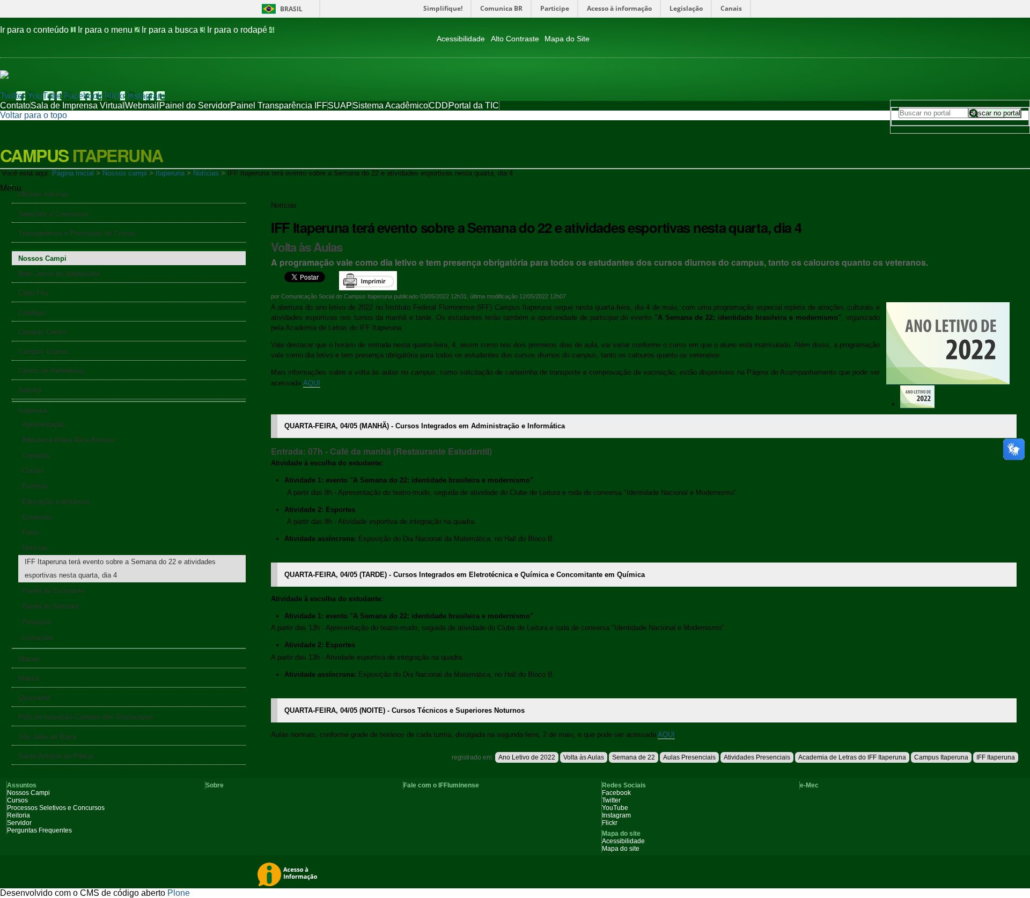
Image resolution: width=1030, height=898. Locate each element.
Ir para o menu (108, 29)
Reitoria (18, 815)
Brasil (291, 8)
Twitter (12, 95)
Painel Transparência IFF (279, 105)
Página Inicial (73, 173)
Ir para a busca (173, 29)
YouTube (44, 95)
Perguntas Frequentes (39, 830)
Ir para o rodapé (240, 29)
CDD (438, 105)
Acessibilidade (461, 39)
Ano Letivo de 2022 (526, 757)
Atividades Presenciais (757, 757)
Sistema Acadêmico (390, 105)
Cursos (17, 800)
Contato (15, 105)
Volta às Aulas (583, 757)
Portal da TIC (473, 105)
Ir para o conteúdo (38, 29)
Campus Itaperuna (941, 757)
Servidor (19, 823)
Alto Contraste (515, 39)
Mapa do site (620, 848)
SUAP (340, 105)
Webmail (142, 105)
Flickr (114, 95)
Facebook (83, 95)
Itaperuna (170, 173)
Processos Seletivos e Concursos (56, 808)
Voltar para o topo (33, 115)
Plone (178, 892)
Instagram (146, 95)
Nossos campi (124, 173)
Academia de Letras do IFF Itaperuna (852, 757)
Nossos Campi (28, 793)
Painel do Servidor (194, 105)
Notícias (206, 173)
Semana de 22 (633, 757)
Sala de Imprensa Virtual (77, 105)
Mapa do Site (567, 39)
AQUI (311, 383)
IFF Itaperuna (995, 757)
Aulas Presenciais (689, 757)
